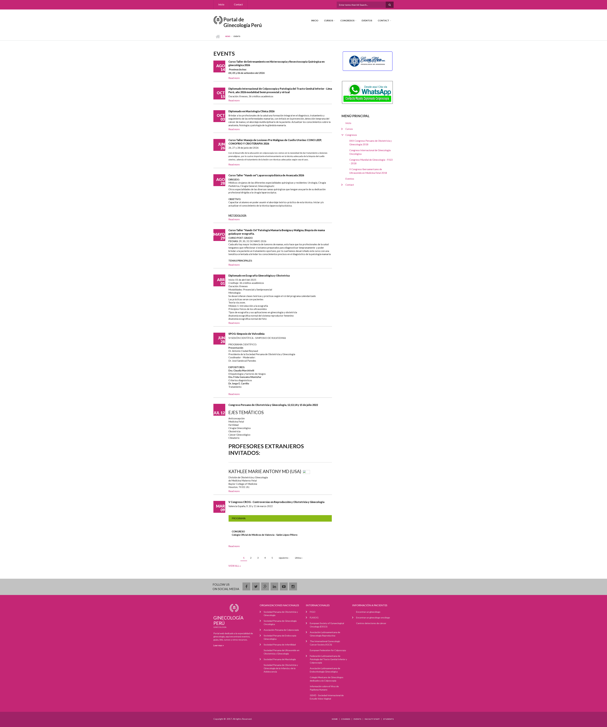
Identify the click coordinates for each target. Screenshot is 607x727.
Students (388, 719)
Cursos (328, 20)
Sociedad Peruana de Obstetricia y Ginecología (281, 613)
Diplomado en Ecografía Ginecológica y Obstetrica (259, 275)
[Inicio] (218, 19)
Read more (234, 78)
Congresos (347, 20)
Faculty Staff (372, 719)
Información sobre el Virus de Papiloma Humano (324, 688)
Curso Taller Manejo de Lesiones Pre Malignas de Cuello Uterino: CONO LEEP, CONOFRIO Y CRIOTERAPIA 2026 (275, 142)
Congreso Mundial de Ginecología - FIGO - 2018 (371, 161)
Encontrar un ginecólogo (368, 611)
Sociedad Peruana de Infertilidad (280, 644)
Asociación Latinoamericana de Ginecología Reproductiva (325, 634)
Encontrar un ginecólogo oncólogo (373, 617)
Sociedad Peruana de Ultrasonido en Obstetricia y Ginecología (281, 652)
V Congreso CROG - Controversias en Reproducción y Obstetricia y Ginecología (276, 501)
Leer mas (218, 645)
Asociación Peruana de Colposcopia (281, 629)
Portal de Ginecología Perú (243, 22)
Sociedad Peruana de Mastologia (280, 659)
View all (234, 565)
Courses (345, 719)
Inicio (221, 4)
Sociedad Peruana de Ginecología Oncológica (280, 622)
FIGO (312, 611)
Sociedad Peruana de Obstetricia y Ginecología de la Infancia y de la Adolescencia (281, 668)
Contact (238, 4)
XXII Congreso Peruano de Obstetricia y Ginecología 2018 (370, 142)
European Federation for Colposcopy (328, 650)
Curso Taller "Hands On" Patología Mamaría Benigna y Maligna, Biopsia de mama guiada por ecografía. (276, 232)
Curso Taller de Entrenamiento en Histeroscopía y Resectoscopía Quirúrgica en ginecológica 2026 (276, 63)
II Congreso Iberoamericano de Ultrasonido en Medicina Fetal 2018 (368, 171)
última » (298, 557)
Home (335, 719)
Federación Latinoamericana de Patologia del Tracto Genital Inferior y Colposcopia (328, 659)
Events (357, 719)
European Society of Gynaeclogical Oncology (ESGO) (327, 625)
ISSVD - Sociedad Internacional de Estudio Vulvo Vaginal (327, 697)
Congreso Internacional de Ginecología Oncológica (370, 152)
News (227, 36)
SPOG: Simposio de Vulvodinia (246, 333)
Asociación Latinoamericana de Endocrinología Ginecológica (325, 670)
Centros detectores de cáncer (371, 623)
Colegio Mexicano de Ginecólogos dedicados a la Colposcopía (326, 679)
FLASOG (314, 617)
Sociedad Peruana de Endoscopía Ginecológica (280, 637)
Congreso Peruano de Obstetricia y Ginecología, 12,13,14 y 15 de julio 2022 (273, 404)
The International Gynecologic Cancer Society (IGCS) (325, 643)
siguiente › (284, 557)
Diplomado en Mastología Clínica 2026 (251, 111)
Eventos (367, 20)
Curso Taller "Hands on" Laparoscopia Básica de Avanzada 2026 (266, 175)
